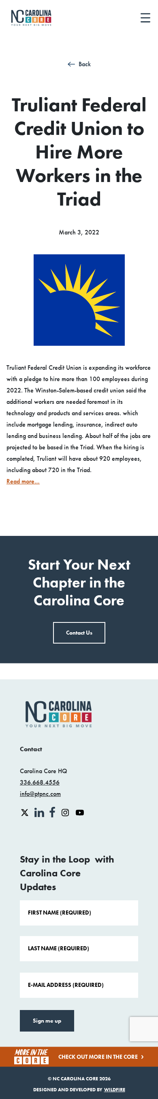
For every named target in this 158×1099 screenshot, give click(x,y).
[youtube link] (80, 811)
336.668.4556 (40, 782)
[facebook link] (53, 811)
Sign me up (47, 1020)
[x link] (25, 811)
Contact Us (79, 632)
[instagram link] (66, 811)
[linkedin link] (40, 811)
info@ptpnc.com (40, 794)
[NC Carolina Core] (31, 18)
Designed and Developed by (79, 1089)
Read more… (23, 481)
